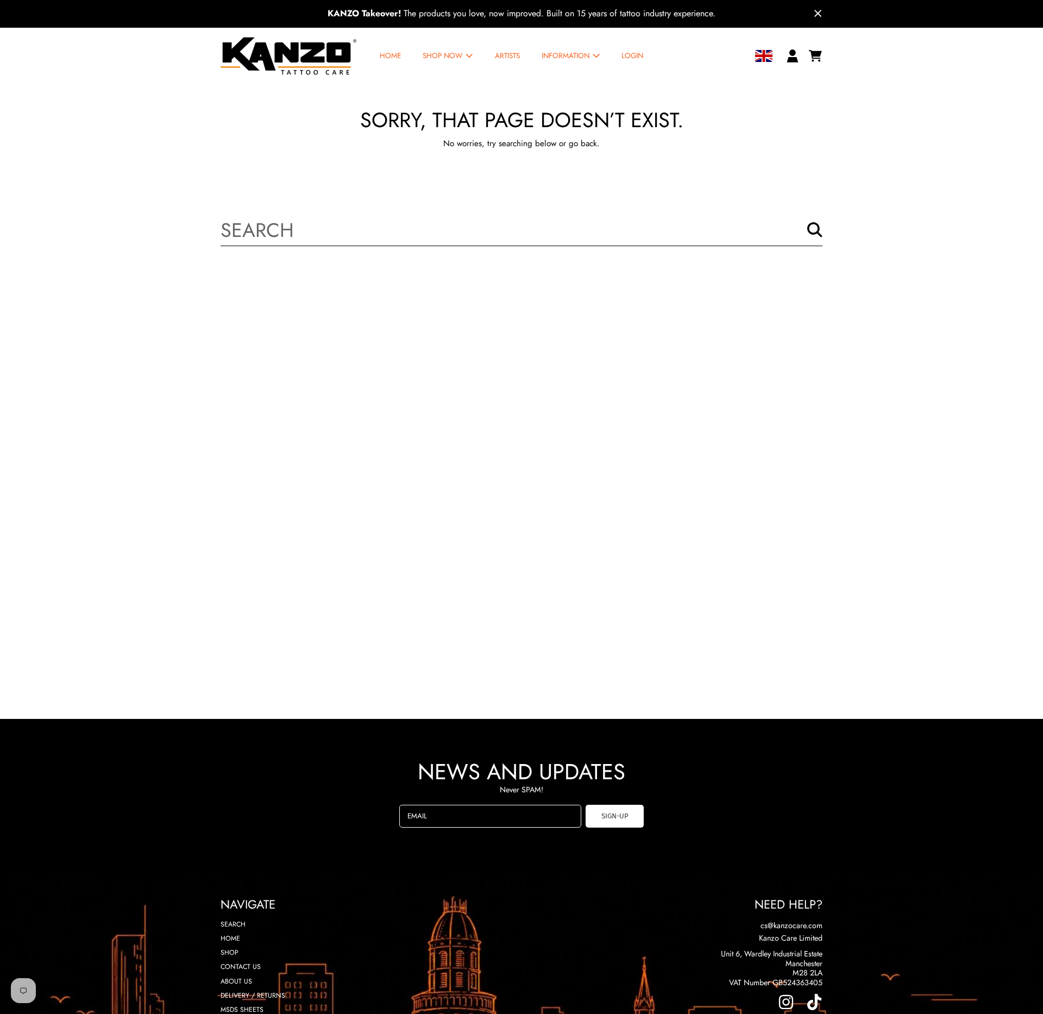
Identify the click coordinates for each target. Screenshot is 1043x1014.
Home (230, 938)
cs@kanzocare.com (791, 925)
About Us (236, 981)
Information (567, 56)
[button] (815, 56)
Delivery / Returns (253, 995)
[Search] (815, 230)
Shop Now (443, 56)
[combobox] (522, 229)
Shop (229, 952)
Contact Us (241, 967)
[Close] (818, 14)
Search (233, 924)
